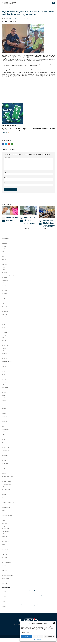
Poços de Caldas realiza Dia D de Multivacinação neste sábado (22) (17, 596)
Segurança (5, 526)
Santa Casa (5, 518)
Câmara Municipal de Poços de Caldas (11, 275)
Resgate (5, 510)
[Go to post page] (10, 210)
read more (8, 228)
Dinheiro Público (6, 343)
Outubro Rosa (6, 479)
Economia (5, 353)
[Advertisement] (28, 90)
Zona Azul (5, 581)
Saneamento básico (7, 515)
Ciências (5, 293)
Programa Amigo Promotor (8, 502)
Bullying (4, 269)
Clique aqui (5, 132)
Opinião (4, 473)
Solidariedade (6, 539)
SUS (4, 544)
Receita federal (6, 507)
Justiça (4, 439)
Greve (4, 400)
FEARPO (4, 379)
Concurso (5, 306)
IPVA (4, 434)
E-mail (6, 177)
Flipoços (5, 390)
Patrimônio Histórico (7, 484)
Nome (6, 172)
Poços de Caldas (22, 18)
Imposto (5, 413)
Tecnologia (5, 549)
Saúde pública (6, 523)
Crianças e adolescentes (8, 322)
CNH (4, 301)
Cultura (4, 327)
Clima (4, 298)
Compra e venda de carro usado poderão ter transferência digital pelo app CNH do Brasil (49, 220)
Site (5, 183)
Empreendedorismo (7, 361)
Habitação (5, 403)
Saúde (4, 520)
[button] (54, 623)
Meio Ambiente (6, 447)
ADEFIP (4, 246)
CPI (3, 319)
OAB (4, 468)
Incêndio (5, 416)
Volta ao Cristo (6, 578)
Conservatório (6, 309)
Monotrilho (5, 455)
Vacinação (5, 570)
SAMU (4, 512)
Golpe (4, 397)
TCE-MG (4, 546)
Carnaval (5, 277)
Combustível (5, 303)
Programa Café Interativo (8, 505)
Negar (38, 636)
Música (4, 460)
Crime (4, 324)
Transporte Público (7, 562)
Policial (4, 492)
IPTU (4, 431)
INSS (4, 426)
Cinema (4, 295)
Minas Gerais (6, 450)
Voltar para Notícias (8, 8)
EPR (4, 371)
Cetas (4, 285)
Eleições (5, 358)
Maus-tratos (5, 445)
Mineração (5, 452)
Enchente (5, 366)
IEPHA (4, 408)
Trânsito (5, 557)
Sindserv (5, 536)
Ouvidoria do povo (7, 481)
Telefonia (5, 552)
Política (27, 18)
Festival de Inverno (7, 384)
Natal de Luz (5, 463)
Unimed (4, 567)
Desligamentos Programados (9, 337)
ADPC (4, 248)
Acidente (5, 243)
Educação (5, 356)
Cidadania (5, 290)
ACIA (4, 241)
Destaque (12, 18)
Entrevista (5, 369)
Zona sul (5, 583)
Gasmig (4, 392)
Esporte (4, 374)
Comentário (7, 157)
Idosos (4, 405)
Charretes (5, 288)
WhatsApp (12, 144)
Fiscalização (5, 387)
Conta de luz (5, 311)
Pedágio (5, 486)
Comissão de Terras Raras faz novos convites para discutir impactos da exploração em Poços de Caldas (30, 223)
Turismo (5, 565)
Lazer (4, 442)
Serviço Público (6, 531)
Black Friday (5, 262)
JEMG (4, 437)
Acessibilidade (6, 238)
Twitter (6, 144)
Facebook (3, 144)
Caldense (5, 272)
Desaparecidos (6, 335)
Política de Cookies (37, 639)
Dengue (4, 329)
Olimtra (4, 471)
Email (9, 144)
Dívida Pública (6, 345)
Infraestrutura (6, 424)
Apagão (4, 256)
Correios (5, 314)
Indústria (5, 421)
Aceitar (26, 636)
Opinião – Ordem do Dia (8, 476)
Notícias (16, 18)
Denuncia (5, 332)
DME (4, 350)
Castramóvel (5, 280)
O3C (18, 637)
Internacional (6, 429)
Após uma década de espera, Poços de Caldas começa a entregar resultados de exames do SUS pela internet (12, 221)
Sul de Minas (6, 541)
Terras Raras (6, 554)
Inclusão (5, 418)
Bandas (4, 259)
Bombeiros (5, 264)
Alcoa (4, 251)
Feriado (4, 382)
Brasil (4, 267)
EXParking (5, 377)
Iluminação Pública (7, 411)
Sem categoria (6, 528)
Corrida (4, 316)
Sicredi (4, 533)
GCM (4, 395)
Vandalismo (5, 573)
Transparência (6, 560)
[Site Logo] (9, 3)
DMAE (4, 348)
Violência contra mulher (8, 575)
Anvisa (4, 254)
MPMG (4, 458)
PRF (4, 497)
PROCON (5, 499)
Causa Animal (6, 282)
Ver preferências (49, 636)
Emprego (5, 363)
